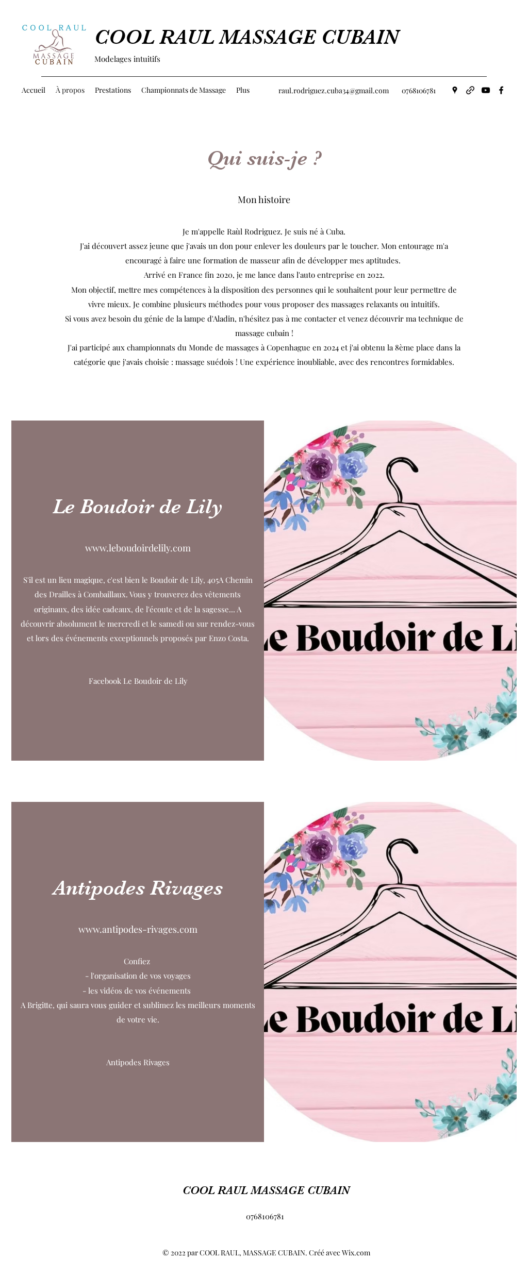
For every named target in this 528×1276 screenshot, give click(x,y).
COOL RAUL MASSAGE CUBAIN (246, 37)
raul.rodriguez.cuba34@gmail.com (333, 90)
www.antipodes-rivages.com (137, 929)
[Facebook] (501, 90)
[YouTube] (486, 90)
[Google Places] (455, 90)
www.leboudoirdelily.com (138, 548)
